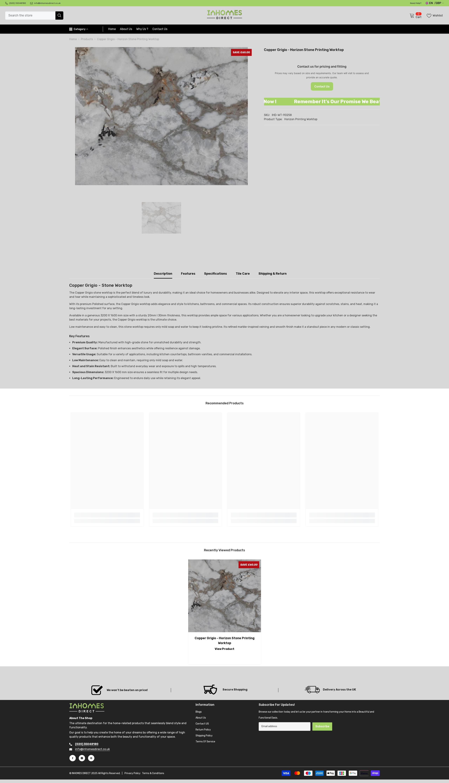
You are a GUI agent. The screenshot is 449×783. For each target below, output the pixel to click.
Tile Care (243, 274)
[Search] (34, 15)
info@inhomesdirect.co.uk (92, 749)
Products (87, 39)
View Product (224, 649)
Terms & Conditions (153, 773)
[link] (107, 515)
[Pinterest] (91, 758)
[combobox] (30, 15)
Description (163, 274)
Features (188, 274)
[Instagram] (82, 758)
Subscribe (322, 726)
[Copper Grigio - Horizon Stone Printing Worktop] (224, 595)
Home (73, 39)
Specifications (215, 274)
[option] (161, 116)
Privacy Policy (132, 773)
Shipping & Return (273, 274)
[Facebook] (72, 758)
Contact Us (322, 86)
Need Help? (415, 3)
